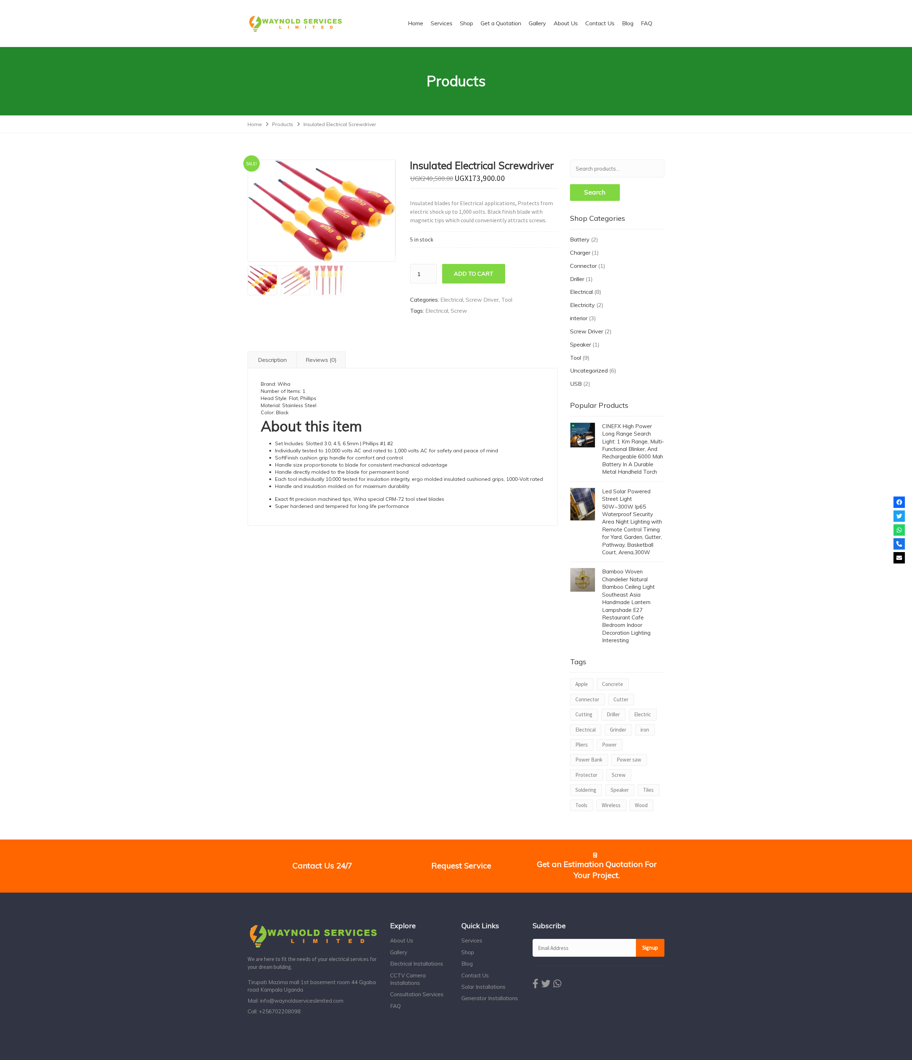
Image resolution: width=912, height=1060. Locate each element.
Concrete (612, 684)
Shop (467, 952)
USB (576, 383)
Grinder (618, 729)
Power (609, 744)
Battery (580, 239)
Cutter (620, 699)
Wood (641, 805)
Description (272, 359)
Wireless (611, 805)
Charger (580, 252)
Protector (586, 774)
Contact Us (475, 975)
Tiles (648, 789)
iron (645, 729)
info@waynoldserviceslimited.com (301, 1000)
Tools (581, 805)
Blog (467, 963)
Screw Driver (482, 299)
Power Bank (588, 759)
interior (578, 318)
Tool (506, 299)
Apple (581, 684)
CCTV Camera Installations (408, 979)
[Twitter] (899, 516)
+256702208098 (280, 1011)
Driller (577, 278)
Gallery (398, 952)
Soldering (585, 789)
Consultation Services (417, 994)
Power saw (629, 759)
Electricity (582, 304)
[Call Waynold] (899, 544)
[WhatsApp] (899, 530)
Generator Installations (489, 998)
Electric (642, 714)
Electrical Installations (416, 963)
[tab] (272, 360)
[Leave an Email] (899, 557)
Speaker (580, 344)
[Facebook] (899, 502)
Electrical (451, 299)
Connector (583, 265)
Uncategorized (589, 370)
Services (471, 940)
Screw (459, 310)
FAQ (395, 1006)
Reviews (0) (321, 359)
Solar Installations (483, 986)
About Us (401, 940)
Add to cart (473, 273)
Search (594, 192)
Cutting (583, 714)
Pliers (581, 744)
